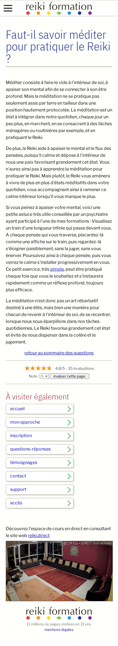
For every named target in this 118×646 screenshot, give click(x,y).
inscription (21, 435)
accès (16, 502)
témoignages (23, 462)
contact (18, 476)
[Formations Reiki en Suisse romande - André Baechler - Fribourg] (59, 618)
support (18, 489)
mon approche (25, 422)
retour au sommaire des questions (59, 353)
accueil (17, 408)
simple (57, 269)
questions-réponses (30, 449)
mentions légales (59, 629)
